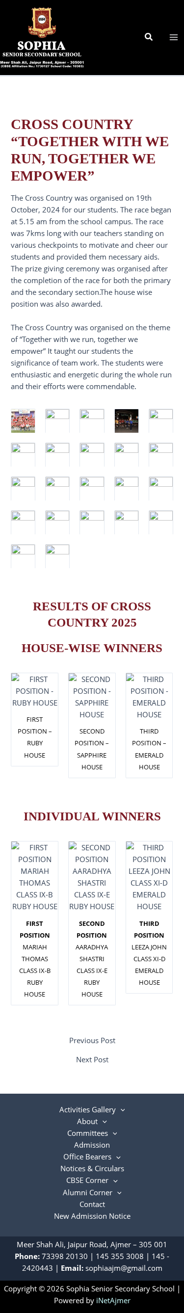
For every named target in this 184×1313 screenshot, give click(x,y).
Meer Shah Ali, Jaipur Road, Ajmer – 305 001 (92, 1244)
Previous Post (92, 1040)
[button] (149, 37)
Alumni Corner (87, 1192)
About (87, 1121)
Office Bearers (87, 1156)
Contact (92, 1204)
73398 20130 (65, 1256)
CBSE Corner (87, 1180)
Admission (92, 1145)
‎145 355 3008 (120, 1256)
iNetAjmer (113, 1300)
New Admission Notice (92, 1216)
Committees (87, 1133)
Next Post (92, 1059)
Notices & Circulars (92, 1168)
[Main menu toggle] (173, 37)
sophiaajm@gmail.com (123, 1268)
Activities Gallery (87, 1109)
